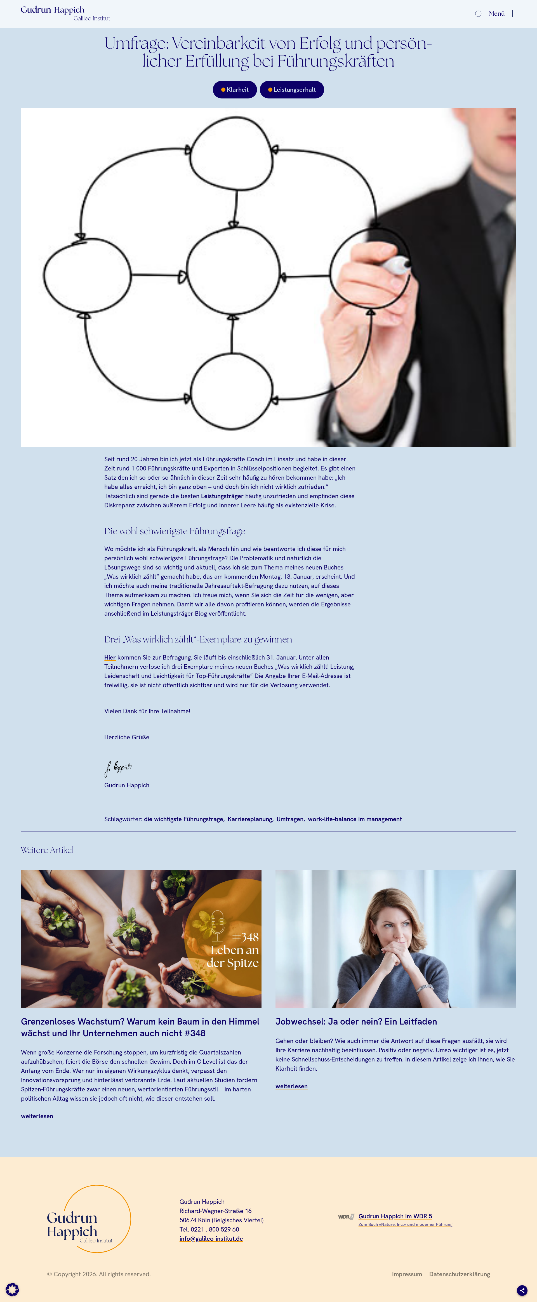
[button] (12, 1289)
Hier (110, 657)
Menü (497, 14)
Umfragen (290, 819)
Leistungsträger (222, 496)
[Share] (522, 1290)
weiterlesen (37, 1116)
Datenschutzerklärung (459, 1274)
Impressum (407, 1274)
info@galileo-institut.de (211, 1239)
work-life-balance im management (355, 819)
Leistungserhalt (295, 90)
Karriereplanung (250, 819)
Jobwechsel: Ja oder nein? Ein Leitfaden (356, 1021)
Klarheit (238, 90)
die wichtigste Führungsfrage (183, 819)
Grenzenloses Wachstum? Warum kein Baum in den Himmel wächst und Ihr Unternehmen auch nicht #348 (140, 1027)
